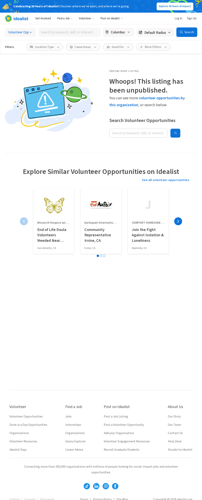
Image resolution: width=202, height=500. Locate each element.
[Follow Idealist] (87, 486)
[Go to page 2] (101, 256)
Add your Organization (119, 433)
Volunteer (85, 18)
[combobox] (69, 32)
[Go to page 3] (104, 256)
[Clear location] (128, 32)
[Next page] (178, 221)
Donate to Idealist (180, 449)
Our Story (174, 416)
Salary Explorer (75, 441)
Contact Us (175, 433)
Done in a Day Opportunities (28, 425)
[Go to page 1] (98, 256)
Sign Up (191, 18)
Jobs (68, 416)
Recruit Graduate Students (121, 449)
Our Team (174, 425)
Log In (178, 18)
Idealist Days (18, 449)
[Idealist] (16, 18)
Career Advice (74, 449)
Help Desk (174, 441)
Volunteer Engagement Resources (127, 441)
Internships (73, 425)
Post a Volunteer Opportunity (124, 425)
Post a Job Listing (116, 416)
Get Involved (43, 18)
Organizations (19, 433)
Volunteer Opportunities (26, 416)
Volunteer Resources (23, 441)
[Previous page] (24, 221)
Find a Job (63, 18)
